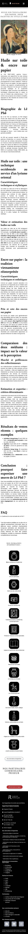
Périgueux (8, 869)
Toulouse (7, 886)
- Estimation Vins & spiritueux (10, 859)
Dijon (6, 882)
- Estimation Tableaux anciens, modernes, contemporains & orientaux (14, 836)
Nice (6, 884)
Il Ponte (7, 916)
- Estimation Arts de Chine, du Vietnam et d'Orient (13, 842)
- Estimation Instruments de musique (12, 856)
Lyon (6, 880)
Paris (6, 878)
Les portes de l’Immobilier (12, 899)
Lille (6, 889)
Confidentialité (9, 931)
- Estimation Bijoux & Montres (10, 833)
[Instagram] (21, 924)
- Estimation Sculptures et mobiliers (12, 853)
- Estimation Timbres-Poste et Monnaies (13, 839)
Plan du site (16, 931)
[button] (24, 3)
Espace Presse (22, 931)
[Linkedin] (14, 924)
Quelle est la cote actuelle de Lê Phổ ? (13, 516)
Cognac (7, 872)
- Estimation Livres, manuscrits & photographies (11, 850)
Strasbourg (8, 891)
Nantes (7, 887)
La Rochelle (8, 867)
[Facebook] (6, 924)
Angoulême (8, 871)
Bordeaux (8, 865)
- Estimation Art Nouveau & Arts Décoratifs (11, 846)
